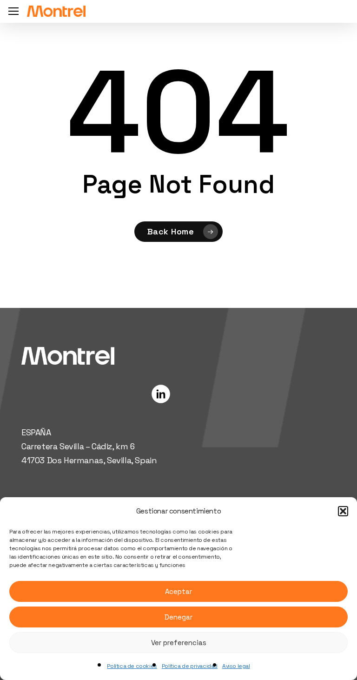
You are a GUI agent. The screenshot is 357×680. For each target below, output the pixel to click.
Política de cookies (132, 666)
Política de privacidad (190, 666)
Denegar (178, 617)
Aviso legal (236, 666)
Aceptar (178, 591)
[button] (343, 511)
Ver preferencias (178, 642)
